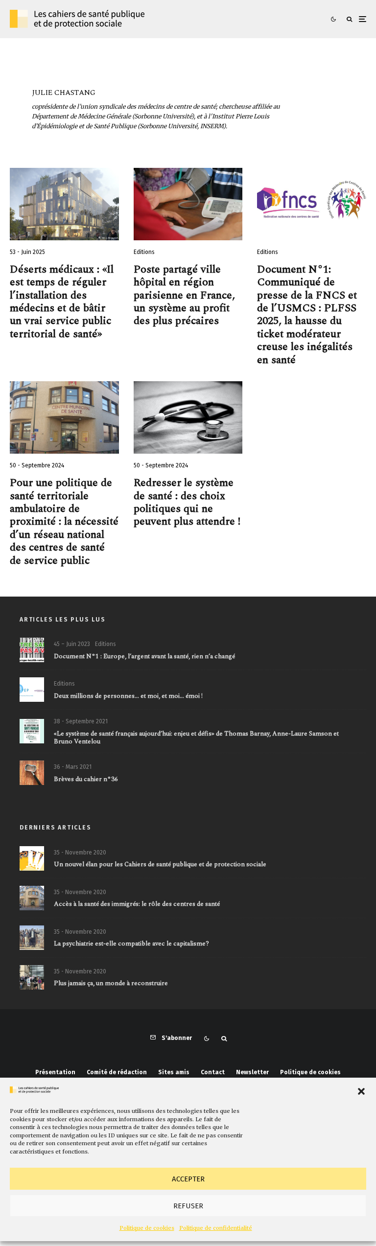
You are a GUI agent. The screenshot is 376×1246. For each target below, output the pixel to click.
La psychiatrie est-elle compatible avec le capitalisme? (131, 944)
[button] (361, 1091)
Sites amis (173, 1072)
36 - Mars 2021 (73, 766)
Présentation (55, 1072)
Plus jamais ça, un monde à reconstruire (111, 984)
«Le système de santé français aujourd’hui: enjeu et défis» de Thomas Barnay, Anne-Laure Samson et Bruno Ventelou (196, 737)
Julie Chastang (63, 92)
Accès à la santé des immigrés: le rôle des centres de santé (137, 904)
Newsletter (252, 1072)
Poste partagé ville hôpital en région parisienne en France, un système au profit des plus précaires (186, 295)
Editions (144, 252)
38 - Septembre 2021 (81, 721)
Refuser (188, 1205)
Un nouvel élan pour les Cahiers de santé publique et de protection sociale (160, 865)
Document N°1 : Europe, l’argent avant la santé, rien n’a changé (144, 657)
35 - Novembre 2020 (80, 852)
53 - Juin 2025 (27, 252)
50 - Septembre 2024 (37, 465)
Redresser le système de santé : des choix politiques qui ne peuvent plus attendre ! (187, 503)
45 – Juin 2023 (72, 644)
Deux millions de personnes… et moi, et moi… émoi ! (128, 696)
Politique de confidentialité (215, 1227)
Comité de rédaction (117, 1072)
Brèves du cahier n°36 (86, 780)
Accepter (188, 1179)
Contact (213, 1072)
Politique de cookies (146, 1227)
